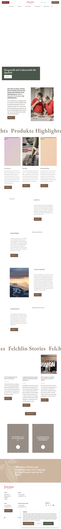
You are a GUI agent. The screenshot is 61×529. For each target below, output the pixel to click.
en (46, 2)
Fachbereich (55, 3)
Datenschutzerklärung (32, 520)
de (44, 2)
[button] (49, 70)
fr (48, 2)
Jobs (52, 6)
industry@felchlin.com (22, 506)
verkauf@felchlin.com (22, 496)
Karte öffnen (8, 510)
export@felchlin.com (8, 506)
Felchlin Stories (46, 6)
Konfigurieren (39, 523)
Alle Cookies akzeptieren (48, 523)
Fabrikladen (5, 3)
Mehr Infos (7, 187)
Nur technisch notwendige (28, 523)
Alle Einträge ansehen (29, 413)
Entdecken (7, 76)
